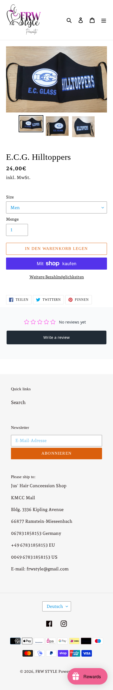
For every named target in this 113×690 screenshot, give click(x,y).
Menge (12, 219)
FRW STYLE (46, 671)
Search (18, 402)
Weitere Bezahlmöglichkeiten (56, 277)
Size (10, 197)
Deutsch (55, 606)
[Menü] (103, 20)
